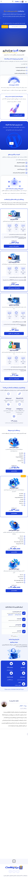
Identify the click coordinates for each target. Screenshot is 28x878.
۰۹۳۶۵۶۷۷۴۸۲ (18, 615)
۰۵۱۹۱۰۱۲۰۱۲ (10, 615)
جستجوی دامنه (5, 26)
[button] (26, 1)
